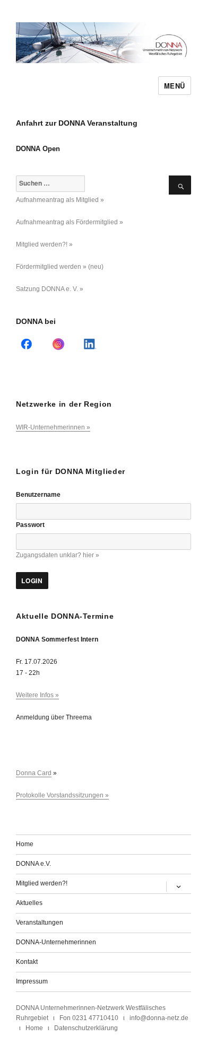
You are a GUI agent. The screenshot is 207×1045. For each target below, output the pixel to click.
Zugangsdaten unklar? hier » (57, 555)
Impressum (32, 981)
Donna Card (33, 773)
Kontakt (27, 961)
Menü (174, 86)
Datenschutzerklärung (86, 1028)
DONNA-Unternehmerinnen (56, 942)
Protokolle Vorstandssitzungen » (62, 795)
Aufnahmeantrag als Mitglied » (60, 200)
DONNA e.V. (33, 863)
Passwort (30, 525)
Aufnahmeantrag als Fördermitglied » (69, 222)
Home (24, 844)
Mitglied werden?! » (44, 244)
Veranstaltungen (39, 922)
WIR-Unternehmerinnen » (53, 427)
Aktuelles (29, 903)
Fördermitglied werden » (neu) (60, 266)
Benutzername (38, 494)
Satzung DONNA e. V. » (49, 289)
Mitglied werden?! (41, 883)
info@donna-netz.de (159, 1018)
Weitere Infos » (37, 695)
